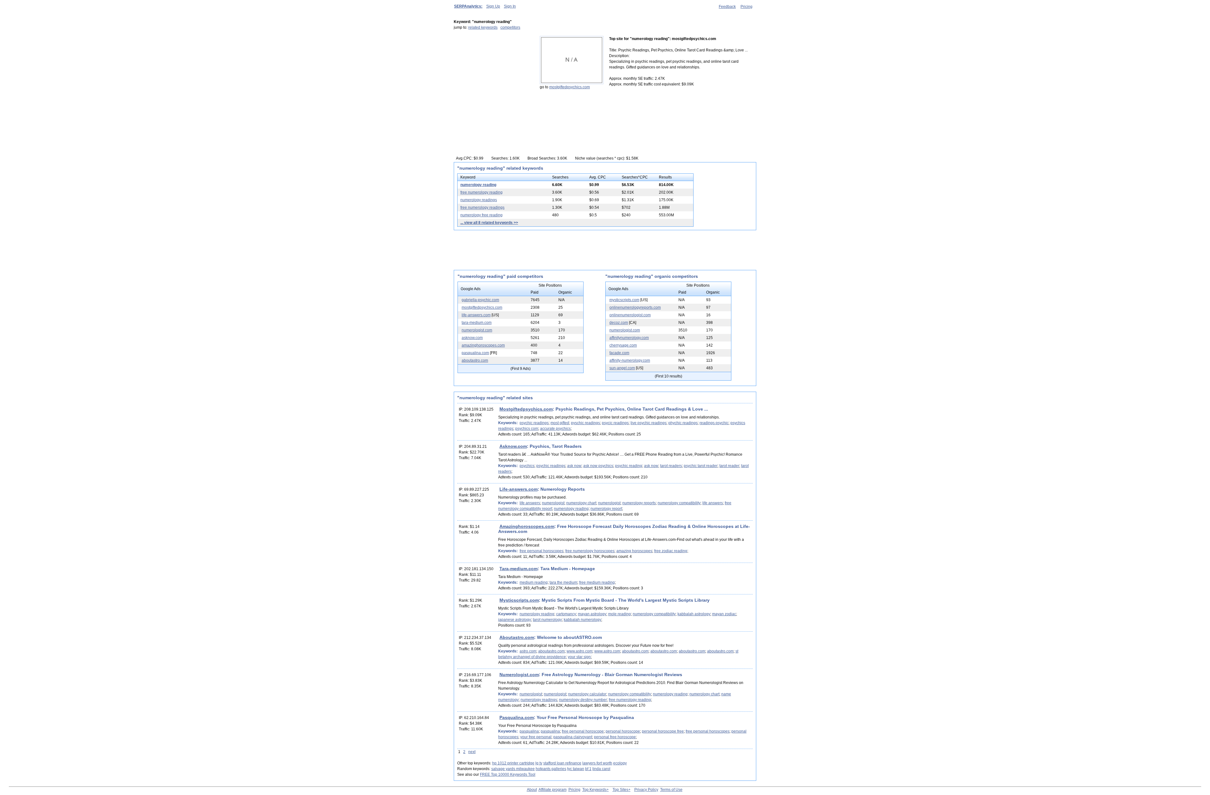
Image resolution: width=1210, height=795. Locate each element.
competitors (510, 27)
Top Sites (620, 789)
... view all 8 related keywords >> (489, 222)
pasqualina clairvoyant (572, 737)
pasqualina (529, 731)
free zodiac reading (670, 551)
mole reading (619, 614)
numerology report (606, 508)
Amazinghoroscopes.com (526, 526)
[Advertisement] (493, 75)
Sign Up (493, 6)
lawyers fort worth (597, 763)
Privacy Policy (646, 789)
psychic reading (628, 466)
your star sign (579, 657)
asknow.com (472, 338)
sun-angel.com (622, 368)
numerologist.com (477, 330)
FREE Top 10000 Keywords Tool (507, 774)
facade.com (619, 353)
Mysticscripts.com (519, 600)
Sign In (510, 6)
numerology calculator (587, 694)
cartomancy (566, 614)
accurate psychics (555, 428)
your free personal (535, 737)
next (471, 752)
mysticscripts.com (624, 300)
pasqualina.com (475, 353)
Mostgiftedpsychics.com (526, 409)
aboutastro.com (475, 360)
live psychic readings (648, 423)
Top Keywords (594, 789)
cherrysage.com (623, 345)
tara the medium (563, 582)
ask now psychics (598, 466)
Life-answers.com (518, 489)
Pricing (746, 6)
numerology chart (581, 503)
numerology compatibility (679, 503)
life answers (530, 503)
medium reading (534, 582)
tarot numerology (547, 619)
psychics (527, 466)
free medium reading (597, 582)
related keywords (483, 27)
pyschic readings (585, 423)
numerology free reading (481, 215)
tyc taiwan (575, 769)
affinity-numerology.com (629, 360)
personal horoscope (623, 731)
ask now (574, 466)
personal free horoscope (615, 737)
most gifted (559, 423)
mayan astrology (592, 614)
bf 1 (588, 769)
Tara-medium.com (518, 568)
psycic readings (615, 423)
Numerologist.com (519, 674)
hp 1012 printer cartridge (513, 763)
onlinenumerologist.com (630, 315)
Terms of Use (671, 789)
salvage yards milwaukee (513, 769)
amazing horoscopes (634, 551)
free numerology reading (481, 192)
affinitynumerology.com (629, 338)
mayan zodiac (724, 614)
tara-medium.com (477, 322)
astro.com (528, 651)
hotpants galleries (551, 769)
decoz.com (618, 322)
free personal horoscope (583, 731)
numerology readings (478, 200)
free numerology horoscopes (589, 551)
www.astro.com (579, 651)
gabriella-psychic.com (480, 300)
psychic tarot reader (700, 466)
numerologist (553, 503)
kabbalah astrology (693, 614)
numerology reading (478, 185)
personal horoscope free (663, 731)
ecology (620, 763)
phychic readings (683, 423)
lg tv (538, 763)
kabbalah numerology (582, 619)
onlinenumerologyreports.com (635, 307)
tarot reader (729, 466)
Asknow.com (513, 446)
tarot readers (671, 466)
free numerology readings (482, 207)
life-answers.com (476, 315)
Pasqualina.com (516, 717)
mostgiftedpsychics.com (569, 87)
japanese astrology (514, 619)
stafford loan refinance (562, 763)
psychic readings (534, 423)
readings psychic (714, 423)
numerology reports (639, 503)
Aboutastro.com (516, 637)
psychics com (526, 428)
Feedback (727, 6)
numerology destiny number (583, 700)
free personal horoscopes (541, 551)
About (532, 789)
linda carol (601, 769)
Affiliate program (553, 789)
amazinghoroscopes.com (483, 345)
